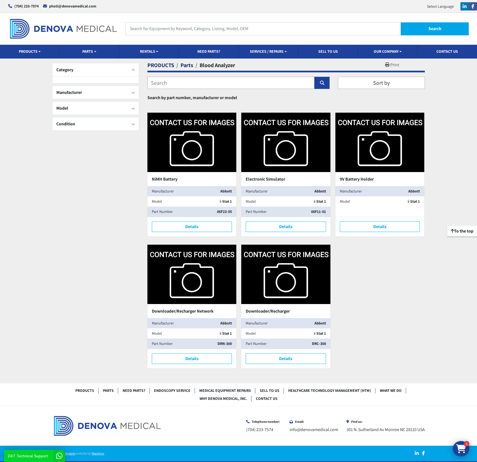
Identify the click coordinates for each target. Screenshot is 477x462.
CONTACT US (447, 51)
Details (191, 226)
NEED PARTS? (208, 51)
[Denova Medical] (107, 426)
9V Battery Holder (357, 179)
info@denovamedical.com (314, 429)
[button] (29, 52)
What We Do (391, 390)
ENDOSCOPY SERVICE (172, 390)
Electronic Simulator (265, 179)
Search (434, 28)
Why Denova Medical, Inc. (223, 398)
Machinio (98, 453)
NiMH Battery (164, 179)
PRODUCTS (28, 51)
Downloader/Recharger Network (183, 311)
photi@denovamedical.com (72, 6)
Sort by (381, 82)
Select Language (440, 6)
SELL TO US (328, 51)
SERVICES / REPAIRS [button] (266, 51)
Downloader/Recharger (268, 311)
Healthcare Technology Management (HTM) (329, 390)
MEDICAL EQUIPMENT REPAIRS (225, 390)
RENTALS (147, 51)
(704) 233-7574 (26, 6)
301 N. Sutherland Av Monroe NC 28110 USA (385, 429)
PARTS (87, 51)
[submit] (322, 83)
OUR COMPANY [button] (386, 51)
